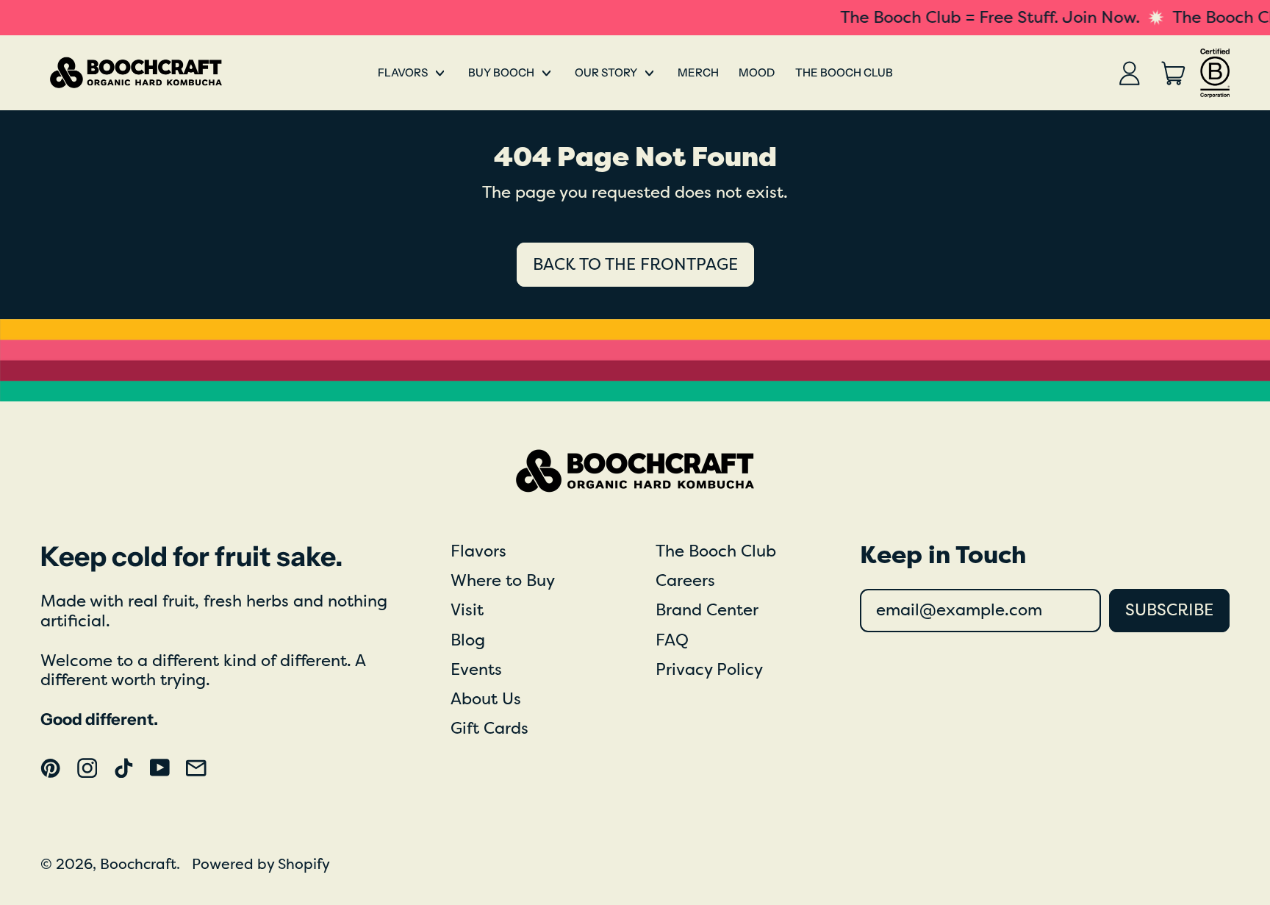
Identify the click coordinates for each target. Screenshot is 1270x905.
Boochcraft (138, 864)
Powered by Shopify (261, 864)
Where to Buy (503, 580)
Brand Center (707, 610)
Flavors (478, 551)
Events (476, 669)
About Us (486, 699)
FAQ (672, 640)
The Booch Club (844, 72)
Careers (685, 580)
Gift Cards (489, 728)
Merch (698, 72)
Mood (757, 72)
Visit (467, 610)
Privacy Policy (709, 669)
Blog (468, 640)
